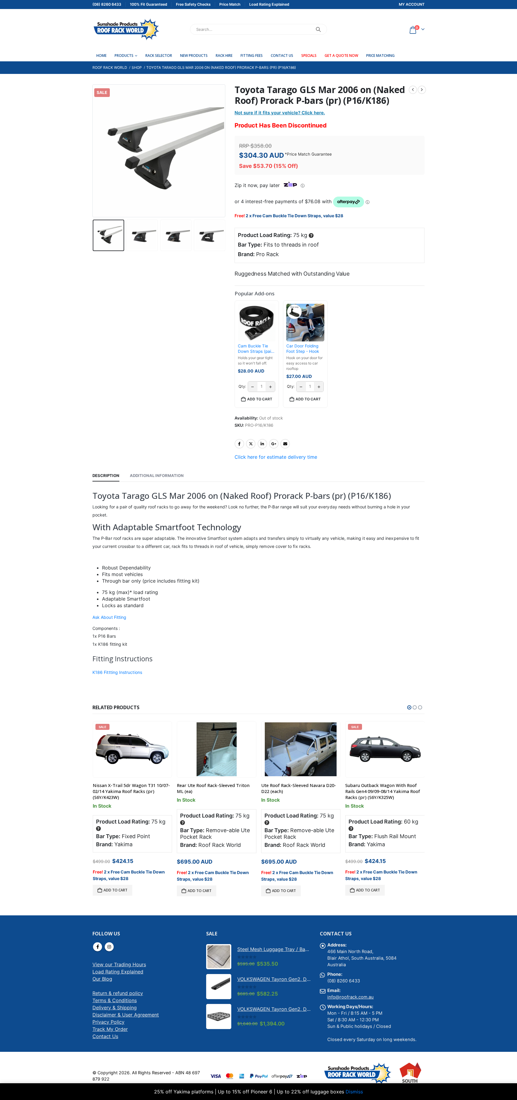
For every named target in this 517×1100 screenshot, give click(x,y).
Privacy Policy (108, 1022)
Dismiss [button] (354, 1092)
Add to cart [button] (259, 399)
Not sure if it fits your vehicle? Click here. (280, 113)
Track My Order (110, 1029)
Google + (274, 444)
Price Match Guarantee (309, 154)
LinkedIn (262, 444)
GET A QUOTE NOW (341, 55)
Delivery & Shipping (114, 1008)
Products (124, 55)
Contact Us (282, 55)
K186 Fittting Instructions (117, 672)
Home (101, 55)
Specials (309, 55)
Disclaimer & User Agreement (125, 1015)
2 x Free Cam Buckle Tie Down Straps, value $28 (294, 215)
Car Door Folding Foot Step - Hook (302, 349)
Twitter (251, 444)
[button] (93, 150)
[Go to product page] (216, 749)
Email (285, 444)
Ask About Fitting (109, 617)
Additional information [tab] (157, 475)
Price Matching (380, 55)
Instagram (109, 946)
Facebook (239, 444)
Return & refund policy (117, 993)
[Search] (318, 29)
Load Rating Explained (117, 972)
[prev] (413, 90)
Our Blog (102, 979)
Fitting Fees (252, 55)
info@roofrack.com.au (350, 997)
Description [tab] (105, 475)
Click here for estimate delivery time (276, 457)
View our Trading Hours (119, 964)
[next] (422, 90)
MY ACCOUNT (412, 4)
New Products (194, 55)
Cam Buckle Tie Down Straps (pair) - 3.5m (256, 349)
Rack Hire (224, 55)
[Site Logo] (126, 29)
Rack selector (158, 55)
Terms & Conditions (114, 1000)
